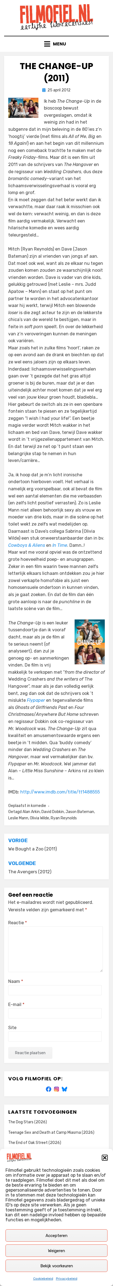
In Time (59, 545)
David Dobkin (52, 811)
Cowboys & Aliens (26, 545)
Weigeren (56, 1250)
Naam (15, 981)
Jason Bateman (80, 811)
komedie (38, 805)
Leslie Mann (18, 818)
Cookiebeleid (43, 1278)
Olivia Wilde (39, 818)
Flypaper (36, 700)
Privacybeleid (66, 1278)
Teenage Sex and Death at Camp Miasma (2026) (51, 1132)
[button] (105, 1157)
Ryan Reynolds (64, 818)
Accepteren (56, 1235)
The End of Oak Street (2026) (34, 1142)
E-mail (16, 1004)
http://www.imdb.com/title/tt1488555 (60, 792)
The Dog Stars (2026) (27, 1122)
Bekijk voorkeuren (56, 1265)
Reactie (17, 922)
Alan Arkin (31, 811)
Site (12, 1027)
